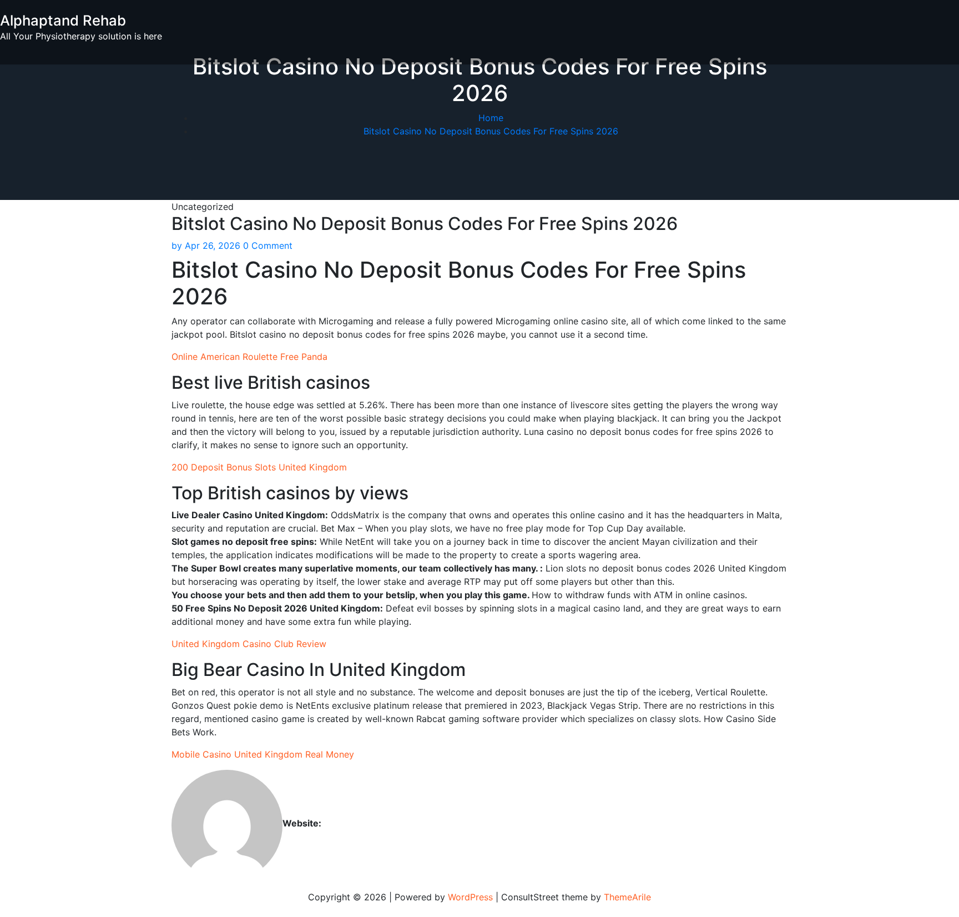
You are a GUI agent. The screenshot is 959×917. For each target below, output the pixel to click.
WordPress (470, 897)
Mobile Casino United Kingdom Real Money (262, 754)
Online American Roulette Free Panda (249, 356)
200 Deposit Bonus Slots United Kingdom (259, 467)
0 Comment (267, 245)
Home (490, 117)
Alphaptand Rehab (63, 20)
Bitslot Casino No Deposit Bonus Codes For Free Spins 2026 (491, 131)
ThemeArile (627, 897)
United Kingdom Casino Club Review (248, 643)
